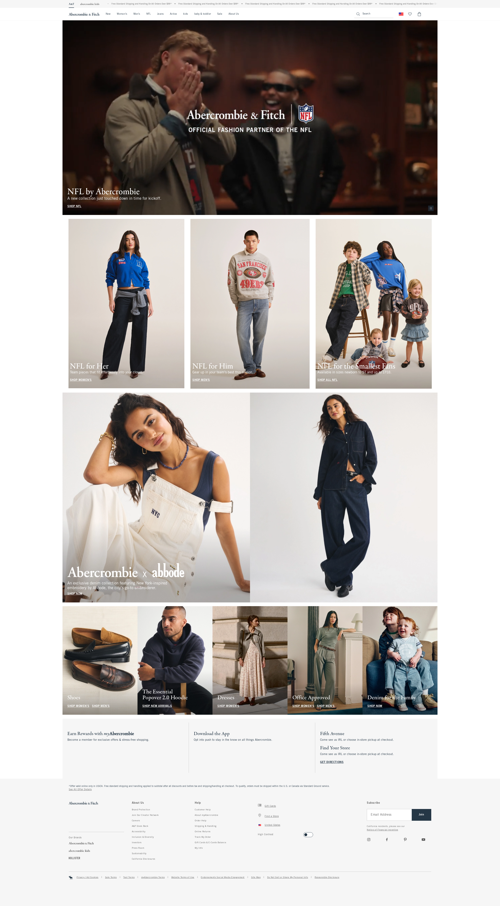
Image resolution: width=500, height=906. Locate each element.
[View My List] (410, 14)
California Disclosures (143, 859)
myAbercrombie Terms (153, 877)
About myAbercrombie (206, 815)
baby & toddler (202, 14)
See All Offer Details (80, 789)
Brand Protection (141, 810)
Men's (136, 14)
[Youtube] (423, 839)
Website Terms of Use (182, 877)
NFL (148, 14)
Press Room (138, 848)
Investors (137, 843)
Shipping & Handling (205, 826)
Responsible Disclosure (327, 877)
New (108, 14)
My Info (199, 848)
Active (173, 14)
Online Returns (202, 832)
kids (185, 14)
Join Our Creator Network (145, 815)
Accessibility (139, 832)
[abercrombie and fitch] (84, 14)
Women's (122, 14)
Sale (219, 14)
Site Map (256, 877)
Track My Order (203, 837)
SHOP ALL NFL (327, 380)
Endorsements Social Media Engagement (223, 877)
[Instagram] (369, 839)
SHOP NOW (74, 593)
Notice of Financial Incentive (382, 830)
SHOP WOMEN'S (81, 380)
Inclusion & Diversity (143, 837)
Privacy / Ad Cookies (87, 877)
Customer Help (203, 810)
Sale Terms (111, 877)
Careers (136, 821)
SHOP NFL (74, 206)
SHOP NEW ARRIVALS (157, 706)
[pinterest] (405, 839)
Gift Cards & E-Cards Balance (210, 843)
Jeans (160, 14)
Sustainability (139, 854)
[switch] (259, 833)
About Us (234, 14)
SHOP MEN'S (201, 380)
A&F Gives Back (140, 826)
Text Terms (129, 877)
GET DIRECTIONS (332, 762)
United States (272, 825)
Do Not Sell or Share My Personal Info (287, 877)
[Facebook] (387, 839)
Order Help (200, 821)
